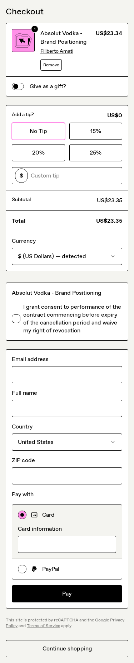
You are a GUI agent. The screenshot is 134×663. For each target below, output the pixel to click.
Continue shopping (67, 648)
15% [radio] (95, 131)
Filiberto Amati (56, 51)
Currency (24, 240)
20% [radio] (38, 152)
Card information (40, 528)
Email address (30, 359)
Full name (24, 392)
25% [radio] (95, 152)
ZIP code (23, 460)
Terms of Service (43, 625)
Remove (51, 64)
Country (22, 426)
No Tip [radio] (38, 131)
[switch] (18, 86)
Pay (67, 593)
